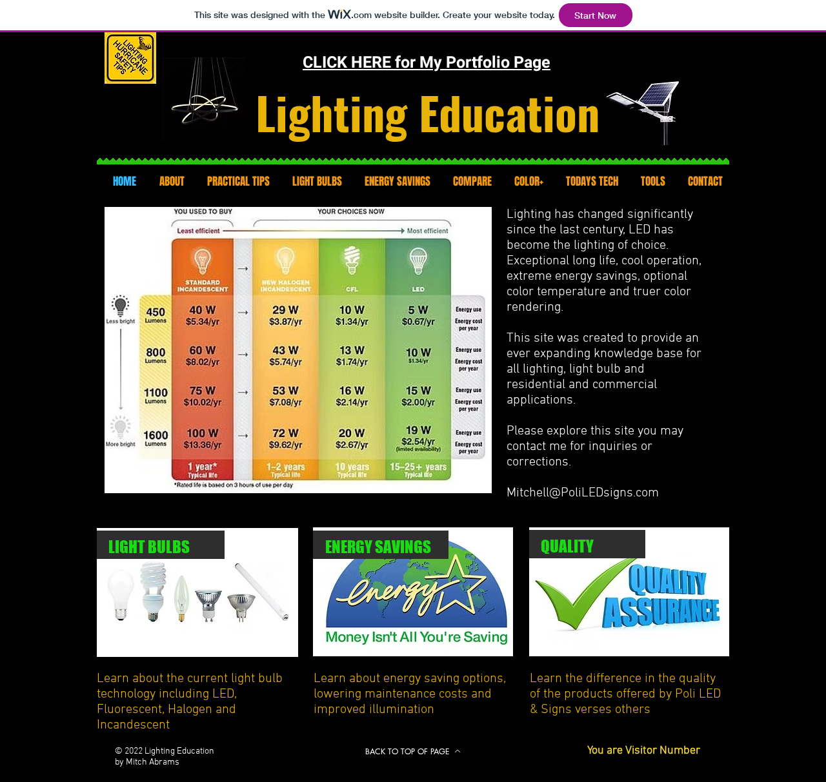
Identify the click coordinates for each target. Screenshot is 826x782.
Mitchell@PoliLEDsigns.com (583, 493)
